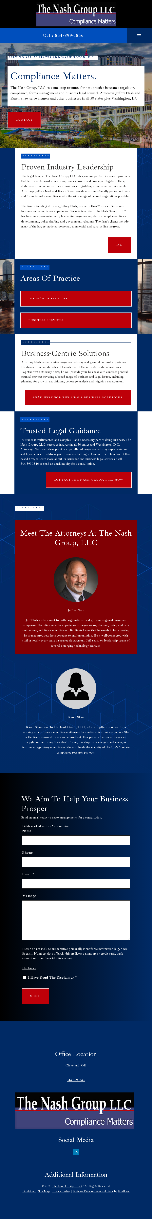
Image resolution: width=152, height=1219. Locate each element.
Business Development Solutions (93, 1191)
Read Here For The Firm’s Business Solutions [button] (78, 397)
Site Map (44, 1191)
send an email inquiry (56, 464)
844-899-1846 (69, 35)
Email (28, 874)
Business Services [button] (46, 320)
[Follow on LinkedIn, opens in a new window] (76, 1152)
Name (26, 831)
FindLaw (123, 1191)
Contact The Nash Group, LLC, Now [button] (89, 479)
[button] (139, 35)
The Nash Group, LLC (67, 1186)
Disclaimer (29, 968)
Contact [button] (24, 119)
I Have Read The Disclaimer (52, 977)
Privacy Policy (61, 1191)
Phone (27, 852)
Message (29, 896)
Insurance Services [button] (47, 298)
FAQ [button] (119, 245)
